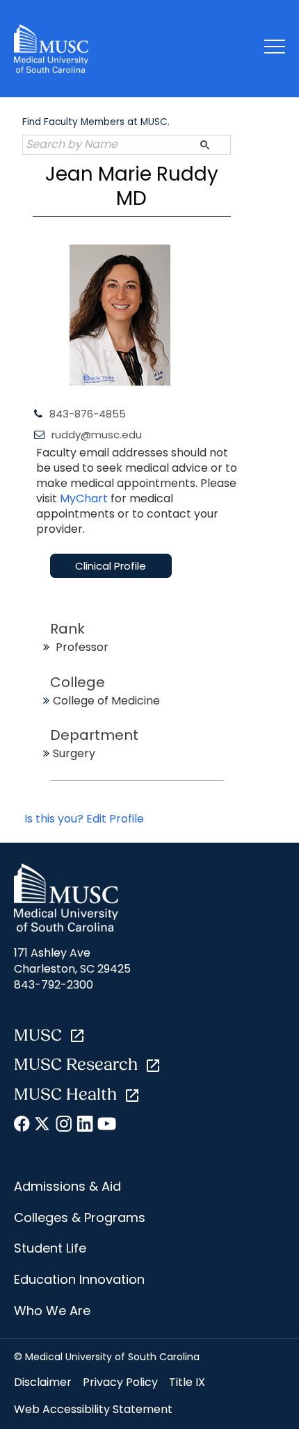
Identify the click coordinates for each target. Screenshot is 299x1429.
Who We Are (52, 1310)
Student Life (50, 1248)
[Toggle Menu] (274, 49)
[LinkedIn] (85, 1126)
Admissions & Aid (67, 1186)
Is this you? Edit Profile (84, 819)
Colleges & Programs (79, 1217)
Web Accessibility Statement (93, 1409)
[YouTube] (106, 1126)
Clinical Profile (110, 566)
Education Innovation (79, 1279)
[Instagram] (64, 1126)
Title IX (187, 1382)
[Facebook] (22, 1126)
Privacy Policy (120, 1382)
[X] (43, 1126)
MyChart (85, 498)
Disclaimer (43, 1382)
